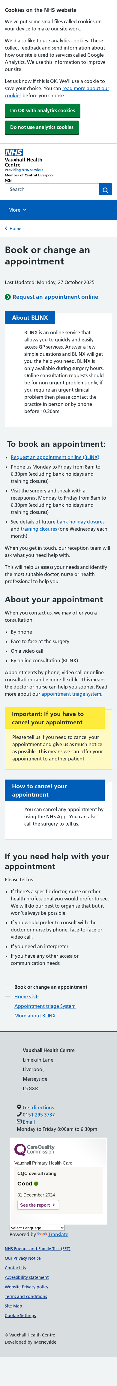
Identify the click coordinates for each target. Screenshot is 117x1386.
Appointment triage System (45, 1006)
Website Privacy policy (26, 1287)
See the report (35, 1205)
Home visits (26, 997)
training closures (39, 529)
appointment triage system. (71, 694)
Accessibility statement (27, 1277)
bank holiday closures (80, 522)
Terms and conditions (26, 1296)
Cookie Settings (20, 1315)
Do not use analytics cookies (42, 127)
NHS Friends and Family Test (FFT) (37, 1248)
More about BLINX (35, 1016)
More (16, 210)
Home (15, 228)
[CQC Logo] (34, 1154)
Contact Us (15, 1267)
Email (29, 1122)
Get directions (38, 1108)
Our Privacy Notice (23, 1258)
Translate (58, 1234)
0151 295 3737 (39, 1115)
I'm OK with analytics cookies (42, 110)
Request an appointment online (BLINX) (55, 457)
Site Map (13, 1306)
